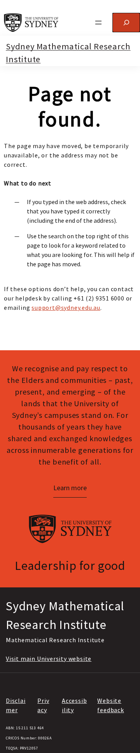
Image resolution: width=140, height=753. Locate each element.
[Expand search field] (126, 22)
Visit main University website (48, 658)
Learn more (70, 487)
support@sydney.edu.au (66, 307)
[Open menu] (98, 22)
